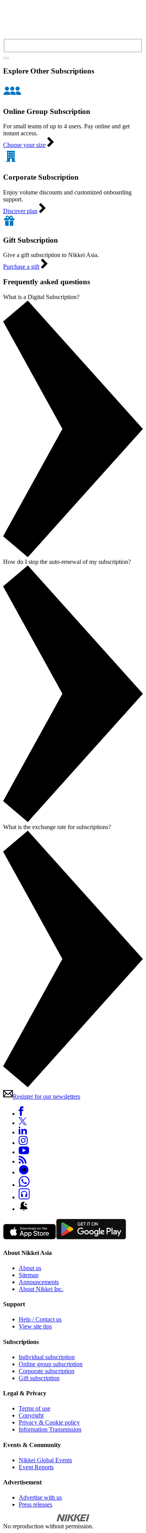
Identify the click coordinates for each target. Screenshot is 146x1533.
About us (30, 1268)
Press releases (35, 1504)
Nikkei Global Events (45, 1460)
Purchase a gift (21, 266)
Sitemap (29, 1275)
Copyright (31, 1415)
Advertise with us (40, 1497)
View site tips (35, 1326)
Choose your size (24, 145)
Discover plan (20, 211)
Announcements (39, 1282)
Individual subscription (47, 1357)
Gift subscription (39, 1378)
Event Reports (36, 1467)
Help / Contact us (40, 1319)
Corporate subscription (46, 1371)
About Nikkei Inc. (41, 1289)
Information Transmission (50, 1429)
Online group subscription (51, 1364)
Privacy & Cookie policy (49, 1422)
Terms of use (34, 1408)
